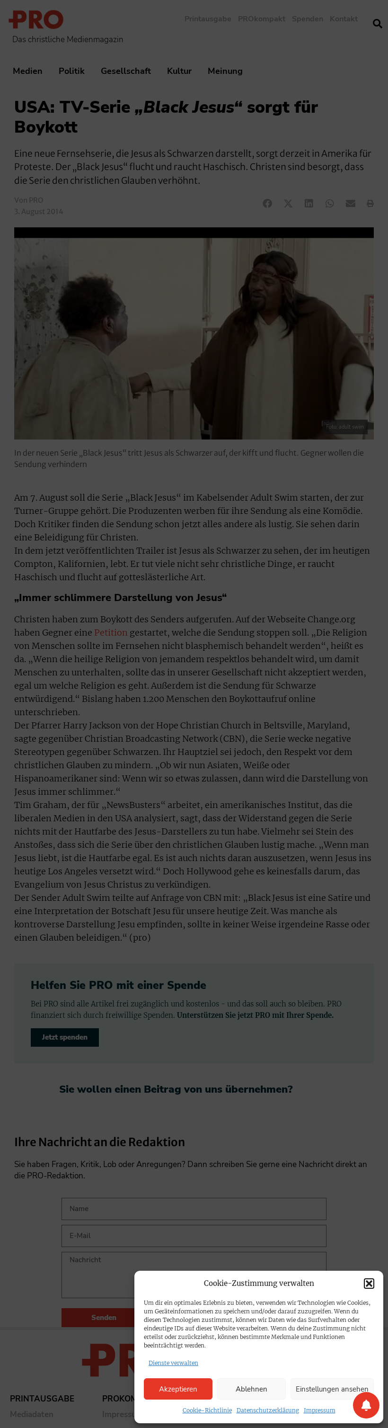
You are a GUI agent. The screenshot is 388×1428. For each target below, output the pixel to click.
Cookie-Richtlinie (207, 1410)
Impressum (319, 1410)
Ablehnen (251, 1389)
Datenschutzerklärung (268, 1410)
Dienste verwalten (173, 1362)
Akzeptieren (178, 1389)
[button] (369, 1283)
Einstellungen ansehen (332, 1389)
